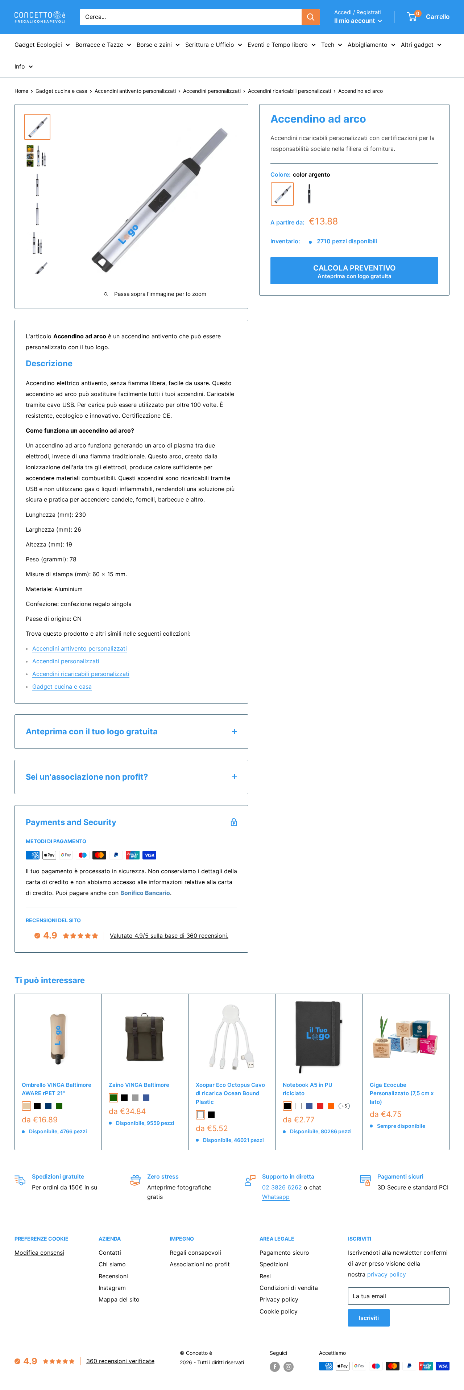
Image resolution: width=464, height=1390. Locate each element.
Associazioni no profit (200, 1264)
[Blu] (309, 1106)
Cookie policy (279, 1311)
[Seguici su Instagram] (288, 1367)
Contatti (110, 1252)
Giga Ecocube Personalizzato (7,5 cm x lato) (402, 1093)
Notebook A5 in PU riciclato (307, 1089)
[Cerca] (311, 17)
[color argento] (282, 194)
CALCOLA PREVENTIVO (354, 272)
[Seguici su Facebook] (275, 1367)
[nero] (37, 1106)
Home (21, 91)
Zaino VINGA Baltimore (139, 1084)
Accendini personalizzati (212, 91)
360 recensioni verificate (120, 1361)
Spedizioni (274, 1264)
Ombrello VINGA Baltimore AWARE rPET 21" (56, 1089)
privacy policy (386, 1274)
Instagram (112, 1287)
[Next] (449, 1072)
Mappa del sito (119, 1299)
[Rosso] (320, 1106)
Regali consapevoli (195, 1252)
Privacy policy (279, 1299)
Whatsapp (276, 1196)
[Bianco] (200, 1114)
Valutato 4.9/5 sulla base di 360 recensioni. (169, 935)
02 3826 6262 (282, 1187)
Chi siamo (112, 1264)
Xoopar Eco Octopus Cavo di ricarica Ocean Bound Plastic (230, 1093)
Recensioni (113, 1276)
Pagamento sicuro (284, 1252)
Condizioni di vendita (289, 1287)
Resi (265, 1276)
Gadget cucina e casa (61, 91)
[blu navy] (48, 1106)
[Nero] (309, 194)
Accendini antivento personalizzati (135, 91)
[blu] (146, 1097)
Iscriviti (369, 1317)
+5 (344, 1106)
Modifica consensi (39, 1252)
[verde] (59, 1106)
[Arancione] (331, 1106)
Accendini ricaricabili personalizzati (289, 91)
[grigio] (135, 1097)
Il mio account (355, 20)
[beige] (26, 1106)
